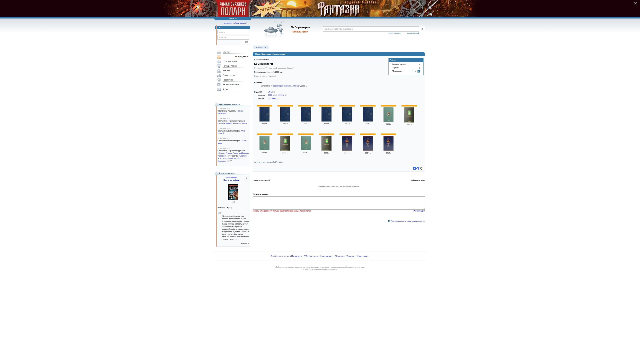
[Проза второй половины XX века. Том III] (264, 121)
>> (237, 239)
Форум (225, 89)
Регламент (297, 256)
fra (285, 256)
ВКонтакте (340, 256)
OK (245, 42)
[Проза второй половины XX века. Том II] (285, 121)
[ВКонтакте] (414, 168)
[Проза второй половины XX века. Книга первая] (264, 150)
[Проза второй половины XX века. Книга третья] (305, 150)
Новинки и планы (230, 61)
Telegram (350, 256)
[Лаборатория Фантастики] (274, 29)
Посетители (228, 80)
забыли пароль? (240, 23)
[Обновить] (247, 179)
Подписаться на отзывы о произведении (408, 221)
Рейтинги (226, 71)
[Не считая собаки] (233, 199)
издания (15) (261, 47)
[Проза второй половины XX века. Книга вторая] (388, 121)
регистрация (226, 23)
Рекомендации (229, 75)
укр (288, 256)
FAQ (306, 256)
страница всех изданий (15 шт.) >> (268, 162)
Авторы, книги (241, 57)
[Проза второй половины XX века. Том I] (305, 121)
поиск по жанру (395, 33)
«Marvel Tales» (240, 123)
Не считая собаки (231, 180)
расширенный (413, 33)
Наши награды (327, 256)
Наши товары (363, 256)
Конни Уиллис (231, 177)
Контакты (313, 256)
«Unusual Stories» (225, 123)
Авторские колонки (231, 85)
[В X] (421, 168)
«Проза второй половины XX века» (285, 86)
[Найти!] (422, 29)
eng (281, 256)
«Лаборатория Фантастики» (325, 270)
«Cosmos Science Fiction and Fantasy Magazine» (232, 158)
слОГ (220, 213)
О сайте (274, 256)
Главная (226, 52)
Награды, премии (230, 66)
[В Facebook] (417, 168)
